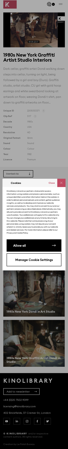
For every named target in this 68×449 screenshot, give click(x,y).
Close (52, 183)
